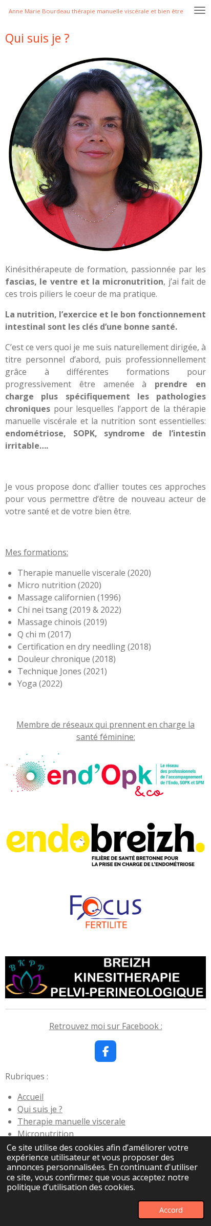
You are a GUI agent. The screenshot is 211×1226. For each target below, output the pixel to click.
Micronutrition (45, 1133)
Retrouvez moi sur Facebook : (105, 1026)
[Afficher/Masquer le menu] (199, 10)
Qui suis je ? (39, 1109)
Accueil (30, 1096)
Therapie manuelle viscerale (71, 1121)
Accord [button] (171, 1210)
